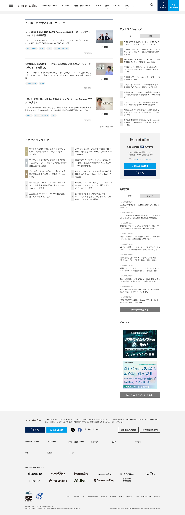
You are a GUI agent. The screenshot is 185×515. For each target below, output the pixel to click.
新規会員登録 (140, 166)
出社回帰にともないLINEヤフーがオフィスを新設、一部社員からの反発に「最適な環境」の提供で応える (139, 258)
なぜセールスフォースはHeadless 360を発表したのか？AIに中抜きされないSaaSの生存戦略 (93, 174)
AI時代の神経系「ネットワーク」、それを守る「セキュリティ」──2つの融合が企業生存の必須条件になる (140, 248)
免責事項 (104, 496)
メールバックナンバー (141, 159)
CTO (49, 48)
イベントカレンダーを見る (141, 395)
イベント (117, 5)
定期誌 (49, 452)
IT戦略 (29, 115)
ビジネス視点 (31, 48)
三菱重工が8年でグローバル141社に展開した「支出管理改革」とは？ (47, 195)
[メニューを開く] (11, 5)
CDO (42, 48)
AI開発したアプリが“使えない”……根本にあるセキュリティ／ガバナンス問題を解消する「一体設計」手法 (93, 185)
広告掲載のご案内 (150, 429)
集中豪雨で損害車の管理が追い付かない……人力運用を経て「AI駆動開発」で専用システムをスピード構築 (93, 196)
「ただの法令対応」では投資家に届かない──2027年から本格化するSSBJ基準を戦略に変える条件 (140, 237)
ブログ (135, 5)
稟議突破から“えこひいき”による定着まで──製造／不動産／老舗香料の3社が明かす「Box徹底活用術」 (93, 163)
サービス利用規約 (125, 496)
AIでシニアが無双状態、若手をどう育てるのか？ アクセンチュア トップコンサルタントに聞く (47, 151)
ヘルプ (68, 496)
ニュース (97, 5)
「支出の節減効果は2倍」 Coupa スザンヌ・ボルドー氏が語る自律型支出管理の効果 (140, 301)
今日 (130, 36)
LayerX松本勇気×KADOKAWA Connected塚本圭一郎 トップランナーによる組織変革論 (58, 33)
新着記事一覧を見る (139, 309)
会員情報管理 (93, 496)
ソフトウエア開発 (41, 115)
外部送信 (157, 496)
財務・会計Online (82, 5)
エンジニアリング (61, 48)
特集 (127, 5)
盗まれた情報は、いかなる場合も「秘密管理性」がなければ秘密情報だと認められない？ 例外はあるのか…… (140, 280)
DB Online (65, 5)
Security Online (49, 5)
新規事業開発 (31, 83)
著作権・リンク (79, 496)
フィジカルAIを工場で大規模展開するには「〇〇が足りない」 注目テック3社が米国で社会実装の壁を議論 (48, 163)
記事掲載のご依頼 (128, 429)
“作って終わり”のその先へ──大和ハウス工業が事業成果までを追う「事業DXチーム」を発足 (47, 174)
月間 (150, 36)
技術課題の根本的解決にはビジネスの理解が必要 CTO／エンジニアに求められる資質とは (58, 66)
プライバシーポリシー (143, 496)
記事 (107, 5)
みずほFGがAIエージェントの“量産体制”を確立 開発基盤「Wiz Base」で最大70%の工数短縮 (93, 151)
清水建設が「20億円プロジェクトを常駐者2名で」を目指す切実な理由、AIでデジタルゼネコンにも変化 (47, 185)
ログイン (141, 173)
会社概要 (113, 496)
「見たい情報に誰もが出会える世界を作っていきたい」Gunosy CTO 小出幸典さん (58, 100)
